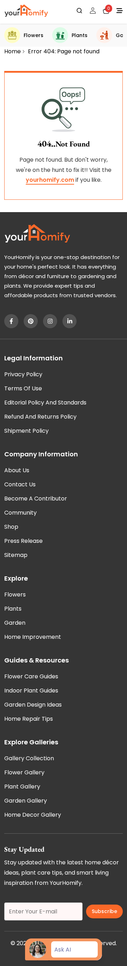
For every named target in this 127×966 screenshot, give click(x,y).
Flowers (33, 35)
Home (12, 51)
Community (20, 513)
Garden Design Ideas (33, 705)
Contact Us (20, 484)
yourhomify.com (50, 180)
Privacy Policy (23, 374)
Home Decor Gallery (32, 815)
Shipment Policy (26, 431)
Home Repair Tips (28, 719)
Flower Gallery (24, 772)
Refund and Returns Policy (40, 417)
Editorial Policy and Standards (45, 402)
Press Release (23, 541)
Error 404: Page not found (63, 51)
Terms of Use (23, 388)
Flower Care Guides (31, 676)
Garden (14, 623)
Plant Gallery (22, 786)
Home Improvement (32, 637)
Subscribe (104, 911)
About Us (16, 470)
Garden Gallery (25, 801)
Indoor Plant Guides (31, 690)
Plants (79, 35)
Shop (11, 527)
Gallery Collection (29, 758)
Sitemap (16, 555)
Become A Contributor (35, 498)
